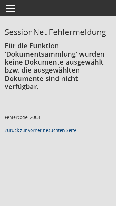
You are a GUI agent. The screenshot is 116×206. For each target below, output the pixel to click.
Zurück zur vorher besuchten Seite (40, 130)
